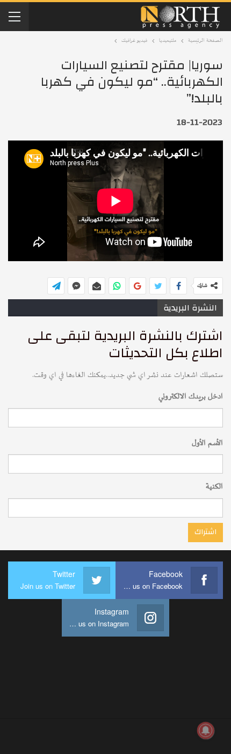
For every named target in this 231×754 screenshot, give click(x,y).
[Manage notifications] (205, 730)
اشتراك (205, 532)
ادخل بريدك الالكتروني (190, 396)
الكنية (214, 486)
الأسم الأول (207, 443)
